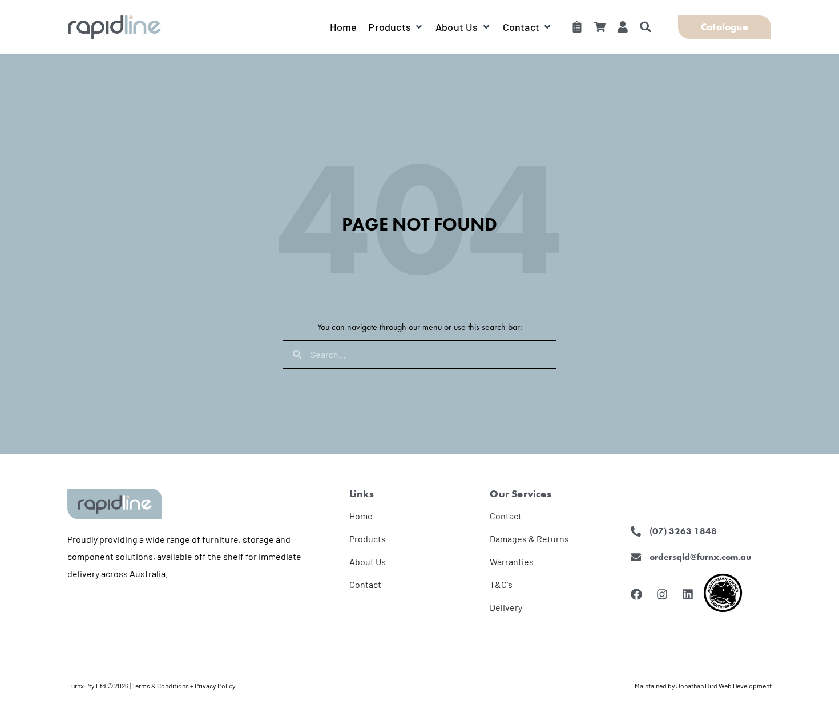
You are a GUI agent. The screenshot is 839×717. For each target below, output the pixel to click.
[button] (396, 27)
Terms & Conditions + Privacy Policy (184, 686)
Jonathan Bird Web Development (724, 686)
